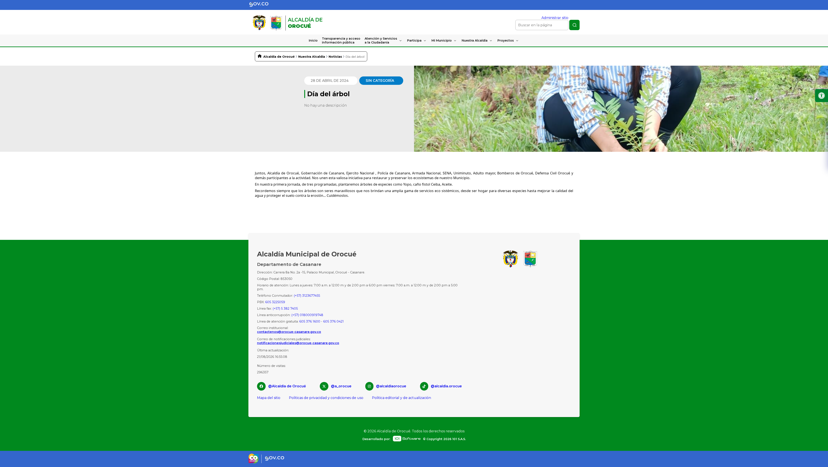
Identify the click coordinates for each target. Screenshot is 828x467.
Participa (414, 40)
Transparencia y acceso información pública (341, 40)
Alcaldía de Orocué (279, 57)
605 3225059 (275, 302)
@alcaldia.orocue (446, 386)
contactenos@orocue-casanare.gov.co (289, 332)
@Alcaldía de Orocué (287, 386)
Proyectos (505, 40)
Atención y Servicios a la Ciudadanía (381, 40)
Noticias (335, 57)
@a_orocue (341, 386)
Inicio (313, 40)
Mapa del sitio (268, 398)
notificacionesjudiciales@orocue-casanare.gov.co (298, 343)
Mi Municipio (441, 40)
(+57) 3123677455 (307, 296)
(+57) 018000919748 (307, 315)
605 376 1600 (309, 321)
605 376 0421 (333, 321)
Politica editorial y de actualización (401, 398)
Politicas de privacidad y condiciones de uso (326, 398)
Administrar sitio (554, 18)
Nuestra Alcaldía (475, 40)
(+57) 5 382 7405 (285, 308)
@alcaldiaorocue (391, 386)
